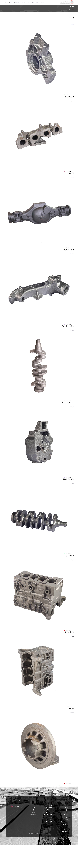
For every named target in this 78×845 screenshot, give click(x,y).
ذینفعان (10, 2)
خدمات (28, 2)
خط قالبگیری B (49, 812)
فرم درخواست (33, 814)
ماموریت (66, 809)
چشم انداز (66, 807)
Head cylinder (67, 403)
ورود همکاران (65, 829)
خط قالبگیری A (49, 811)
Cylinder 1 (69, 632)
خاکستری (34, 812)
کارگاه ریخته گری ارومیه (47, 818)
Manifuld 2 (69, 97)
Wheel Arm (69, 250)
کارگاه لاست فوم (49, 819)
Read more (68, 95)
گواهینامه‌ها (65, 814)
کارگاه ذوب (50, 816)
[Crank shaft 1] (64, 630)
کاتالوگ (66, 816)
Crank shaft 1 (68, 326)
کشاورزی (34, 807)
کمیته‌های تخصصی (64, 831)
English (6, 2)
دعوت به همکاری (16, 2)
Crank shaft (68, 479)
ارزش (67, 805)
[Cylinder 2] (64, 401)
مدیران (66, 812)
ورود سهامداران (65, 828)
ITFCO (35, 833)
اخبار (67, 811)
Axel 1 (71, 173)
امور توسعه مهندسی (48, 807)
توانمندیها (37, 2)
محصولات (32, 2)
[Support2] (64, 171)
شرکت (42, 2)
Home (73, 9)
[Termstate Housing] (64, 554)
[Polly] (64, 95)
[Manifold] (64, 477)
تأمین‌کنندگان (65, 823)
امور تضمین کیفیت (48, 805)
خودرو (34, 809)
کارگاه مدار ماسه (49, 821)
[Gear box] (64, 783)
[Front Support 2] (64, 324)
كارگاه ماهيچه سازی (48, 814)
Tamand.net (47, 833)
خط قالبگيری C (49, 809)
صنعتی (34, 805)
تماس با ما (23, 2)
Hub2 (71, 708)
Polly (71, 17)
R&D (67, 818)
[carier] (64, 248)
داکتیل (34, 811)
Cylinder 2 (69, 556)
